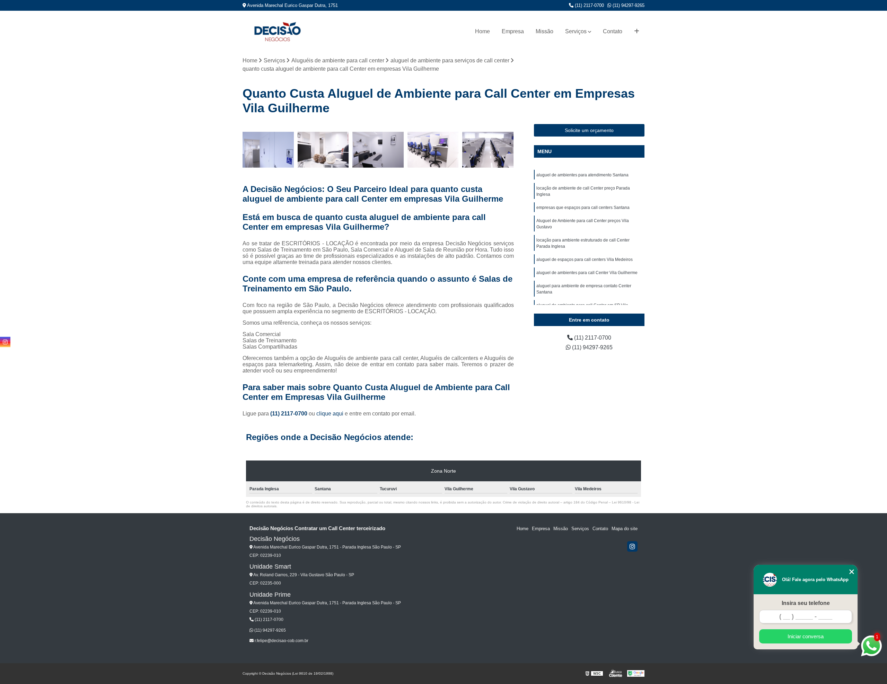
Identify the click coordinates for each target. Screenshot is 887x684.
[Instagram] (632, 546)
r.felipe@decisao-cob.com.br (281, 640)
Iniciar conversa (806, 636)
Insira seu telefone (806, 603)
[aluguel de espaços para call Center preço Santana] (268, 150)
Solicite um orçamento (589, 130)
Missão (544, 31)
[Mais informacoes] (636, 31)
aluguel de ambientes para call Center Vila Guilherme (587, 272)
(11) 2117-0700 (588, 5)
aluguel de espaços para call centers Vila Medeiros (584, 259)
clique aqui (329, 413)
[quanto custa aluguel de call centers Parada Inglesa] (378, 150)
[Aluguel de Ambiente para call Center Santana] (433, 150)
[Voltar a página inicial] (277, 31)
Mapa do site (625, 528)
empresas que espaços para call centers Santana (583, 207)
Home (482, 31)
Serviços (576, 31)
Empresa (513, 31)
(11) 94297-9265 (627, 5)
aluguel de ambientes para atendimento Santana (582, 175)
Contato (612, 31)
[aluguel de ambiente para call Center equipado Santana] (488, 150)
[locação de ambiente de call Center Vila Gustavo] (323, 150)
